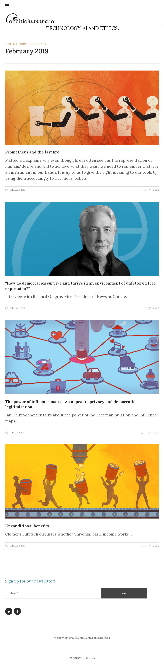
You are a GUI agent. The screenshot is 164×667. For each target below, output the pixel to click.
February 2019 (17, 190)
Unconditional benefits (27, 526)
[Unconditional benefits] (82, 481)
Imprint (75, 657)
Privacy (89, 657)
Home (10, 44)
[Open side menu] (7, 4)
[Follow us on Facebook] (17, 611)
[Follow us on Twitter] (8, 611)
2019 (22, 44)
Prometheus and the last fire (32, 152)
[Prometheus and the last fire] (82, 108)
